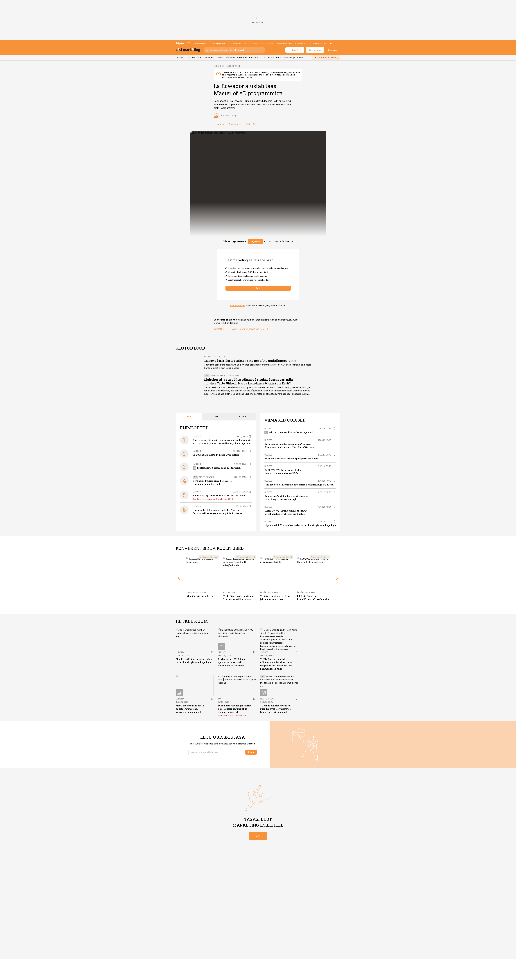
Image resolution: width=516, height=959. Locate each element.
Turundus (219, 329)
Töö (263, 57)
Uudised (208, 356)
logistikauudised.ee (303, 43)
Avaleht (179, 57)
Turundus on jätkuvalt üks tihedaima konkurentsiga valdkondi (299, 484)
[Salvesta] (250, 436)
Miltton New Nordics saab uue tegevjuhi (219, 467)
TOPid (200, 57)
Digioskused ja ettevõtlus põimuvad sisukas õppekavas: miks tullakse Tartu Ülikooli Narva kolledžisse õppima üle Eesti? (248, 381)
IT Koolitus (229, 592)
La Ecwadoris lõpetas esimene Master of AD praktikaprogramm (250, 361)
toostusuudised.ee (284, 43)
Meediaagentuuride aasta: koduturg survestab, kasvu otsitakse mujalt (190, 708)
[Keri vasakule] (179, 578)
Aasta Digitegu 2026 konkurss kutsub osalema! (219, 495)
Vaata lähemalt (237, 305)
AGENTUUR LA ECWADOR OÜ (248, 329)
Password (254, 57)
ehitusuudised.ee (320, 43)
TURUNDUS (219, 66)
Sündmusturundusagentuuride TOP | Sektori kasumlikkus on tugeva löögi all (234, 708)
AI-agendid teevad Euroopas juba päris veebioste (291, 458)
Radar (300, 57)
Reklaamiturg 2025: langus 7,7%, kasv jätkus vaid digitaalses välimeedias (233, 662)
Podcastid (210, 57)
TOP (220, 699)
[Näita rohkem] (331, 43)
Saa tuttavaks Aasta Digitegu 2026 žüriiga (216, 454)
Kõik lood (190, 57)
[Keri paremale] (337, 578)
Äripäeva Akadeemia (196, 592)
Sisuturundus (274, 57)
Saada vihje (289, 57)
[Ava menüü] (189, 43)
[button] (216, 752)
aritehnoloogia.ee (268, 43)
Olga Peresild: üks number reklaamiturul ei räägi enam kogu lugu (300, 525)
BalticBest (242, 57)
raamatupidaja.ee (251, 43)
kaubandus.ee (200, 43)
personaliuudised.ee (217, 43)
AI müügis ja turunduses (199, 596)
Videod (220, 57)
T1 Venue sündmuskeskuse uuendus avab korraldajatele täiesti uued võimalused (275, 708)
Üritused (230, 57)
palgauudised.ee (234, 43)
